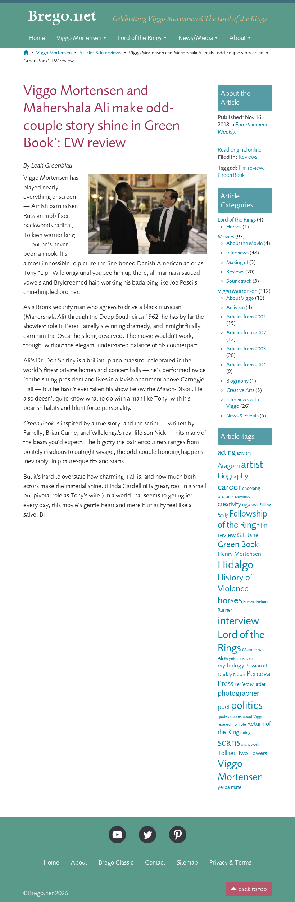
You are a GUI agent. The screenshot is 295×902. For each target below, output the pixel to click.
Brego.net (62, 16)
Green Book (231, 175)
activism (244, 453)
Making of (237, 262)
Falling (265, 504)
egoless (250, 504)
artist (252, 464)
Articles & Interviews (100, 52)
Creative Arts (240, 390)
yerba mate (229, 787)
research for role (232, 724)
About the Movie (244, 243)
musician (245, 658)
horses (230, 600)
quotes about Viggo (246, 716)
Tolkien (227, 752)
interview (238, 621)
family (223, 515)
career (229, 487)
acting (227, 452)
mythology (231, 665)
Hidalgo (235, 564)
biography (233, 476)
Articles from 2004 (246, 365)
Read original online (240, 150)
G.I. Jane (247, 535)
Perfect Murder (250, 684)
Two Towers (252, 753)
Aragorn (229, 466)
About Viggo (240, 298)
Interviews (237, 253)
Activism (235, 307)
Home (37, 37)
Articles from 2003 (246, 349)
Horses (233, 227)
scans (229, 742)
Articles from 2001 (246, 317)
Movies (226, 236)
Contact (155, 862)
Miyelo (230, 658)
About (238, 37)
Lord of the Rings (140, 37)
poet (224, 707)
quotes (223, 716)
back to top (252, 889)
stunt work (250, 744)
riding (245, 732)
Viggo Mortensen (78, 37)
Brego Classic (116, 862)
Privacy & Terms (230, 862)
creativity (229, 504)
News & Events (242, 416)
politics (247, 705)
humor (248, 601)
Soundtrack (238, 281)
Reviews (248, 157)
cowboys (242, 496)
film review (251, 168)
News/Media (195, 37)
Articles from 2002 (246, 333)
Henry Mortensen (239, 553)
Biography (237, 381)
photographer (238, 693)
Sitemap (187, 862)
